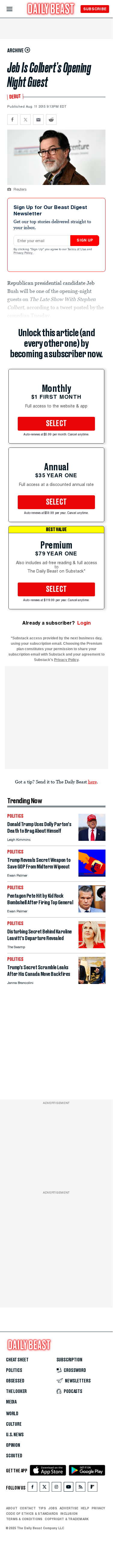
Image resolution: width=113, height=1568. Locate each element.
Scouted (14, 1455)
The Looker (16, 1391)
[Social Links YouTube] (68, 1488)
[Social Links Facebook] (32, 1488)
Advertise (69, 1508)
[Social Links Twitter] (44, 1488)
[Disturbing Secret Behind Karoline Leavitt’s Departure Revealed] (91, 946)
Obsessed (15, 1381)
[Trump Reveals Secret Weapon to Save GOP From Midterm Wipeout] (91, 875)
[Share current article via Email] (38, 119)
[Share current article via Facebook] (12, 119)
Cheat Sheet (17, 1359)
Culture (14, 1424)
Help (85, 1508)
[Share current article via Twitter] (25, 119)
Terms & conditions (24, 1519)
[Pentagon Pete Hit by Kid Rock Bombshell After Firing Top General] (91, 910)
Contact (28, 1508)
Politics (14, 1370)
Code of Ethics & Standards (32, 1513)
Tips (42, 1508)
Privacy (98, 1508)
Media (11, 1402)
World (12, 1413)
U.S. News (14, 1434)
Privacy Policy (23, 253)
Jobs (52, 1508)
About (11, 1508)
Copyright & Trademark (67, 1519)
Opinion (13, 1445)
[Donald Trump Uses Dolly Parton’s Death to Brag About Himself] (91, 839)
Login (84, 623)
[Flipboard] (92, 1488)
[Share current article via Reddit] (51, 119)
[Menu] (14, 9)
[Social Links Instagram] (56, 1488)
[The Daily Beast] (51, 9)
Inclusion (69, 1513)
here (92, 781)
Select (56, 424)
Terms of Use (77, 249)
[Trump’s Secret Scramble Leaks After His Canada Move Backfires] (91, 982)
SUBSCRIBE (94, 9)
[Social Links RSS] (80, 1488)
